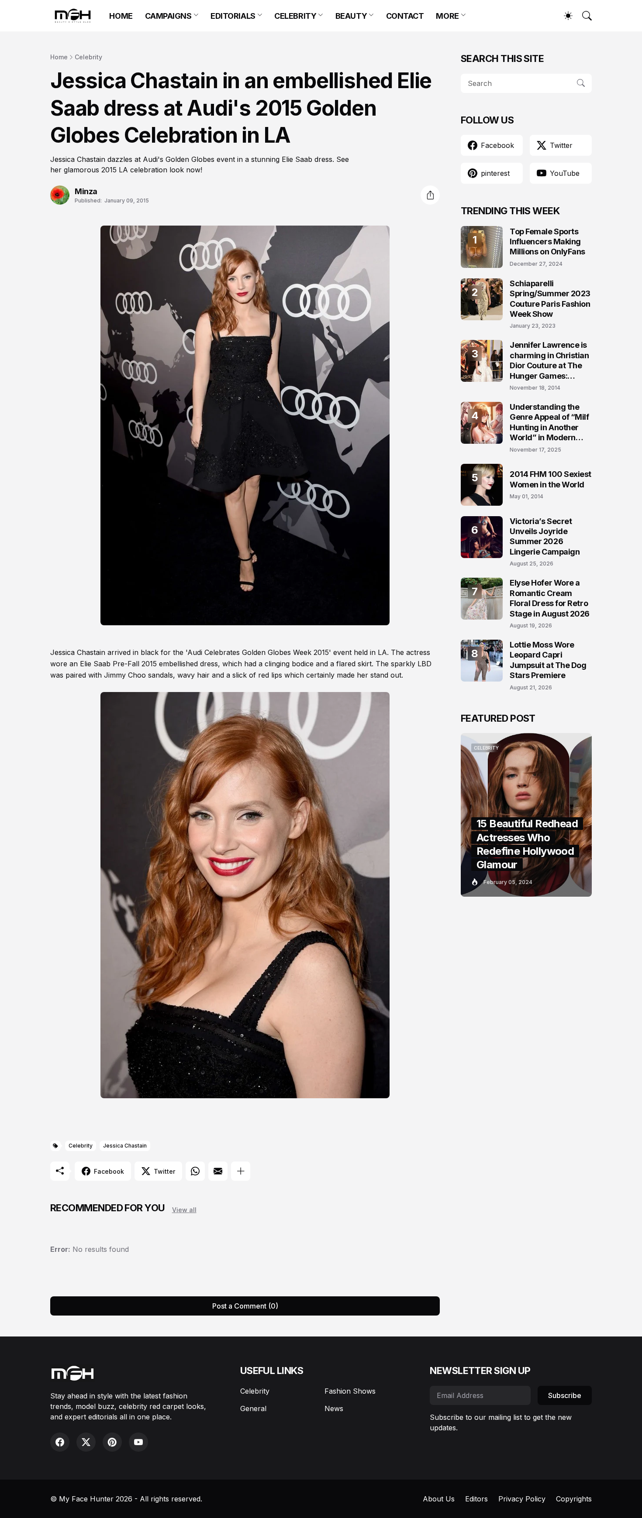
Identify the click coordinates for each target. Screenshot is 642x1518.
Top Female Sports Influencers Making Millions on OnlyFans (547, 242)
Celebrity (88, 57)
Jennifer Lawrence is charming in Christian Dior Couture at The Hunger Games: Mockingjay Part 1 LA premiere (549, 360)
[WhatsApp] (195, 1171)
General (253, 1408)
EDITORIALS (233, 16)
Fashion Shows (350, 1391)
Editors (476, 1498)
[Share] (430, 195)
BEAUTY (351, 16)
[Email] (218, 1171)
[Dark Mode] (564, 15)
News (333, 1408)
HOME (120, 16)
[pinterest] (112, 1442)
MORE (447, 16)
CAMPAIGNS (168, 16)
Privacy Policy (521, 1498)
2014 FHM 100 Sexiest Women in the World (550, 479)
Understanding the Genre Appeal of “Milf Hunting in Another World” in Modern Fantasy (549, 422)
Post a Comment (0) (245, 1306)
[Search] (583, 15)
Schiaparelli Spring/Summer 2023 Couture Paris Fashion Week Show (550, 299)
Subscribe (564, 1395)
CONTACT (405, 16)
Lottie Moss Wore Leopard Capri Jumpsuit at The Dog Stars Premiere (548, 660)
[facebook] (59, 1442)
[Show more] (240, 1171)
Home (59, 57)
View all (184, 1209)
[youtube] (138, 1442)
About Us (439, 1498)
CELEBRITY (295, 16)
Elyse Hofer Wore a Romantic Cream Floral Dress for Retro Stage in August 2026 (550, 598)
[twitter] (86, 1442)
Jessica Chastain (125, 1145)
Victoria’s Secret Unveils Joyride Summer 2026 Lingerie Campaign (545, 536)
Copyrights (574, 1498)
